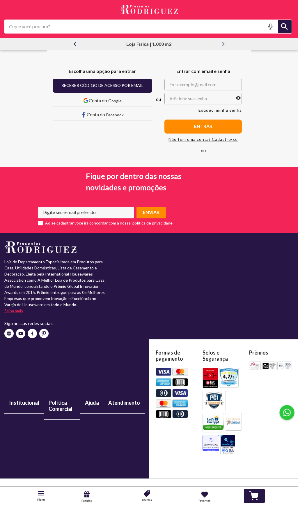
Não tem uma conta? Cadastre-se (203, 139)
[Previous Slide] (74, 44)
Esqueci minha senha (220, 110)
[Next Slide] (223, 44)
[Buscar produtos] (285, 27)
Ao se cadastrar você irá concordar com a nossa (88, 223)
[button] (271, 27)
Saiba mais (13, 310)
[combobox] (148, 27)
